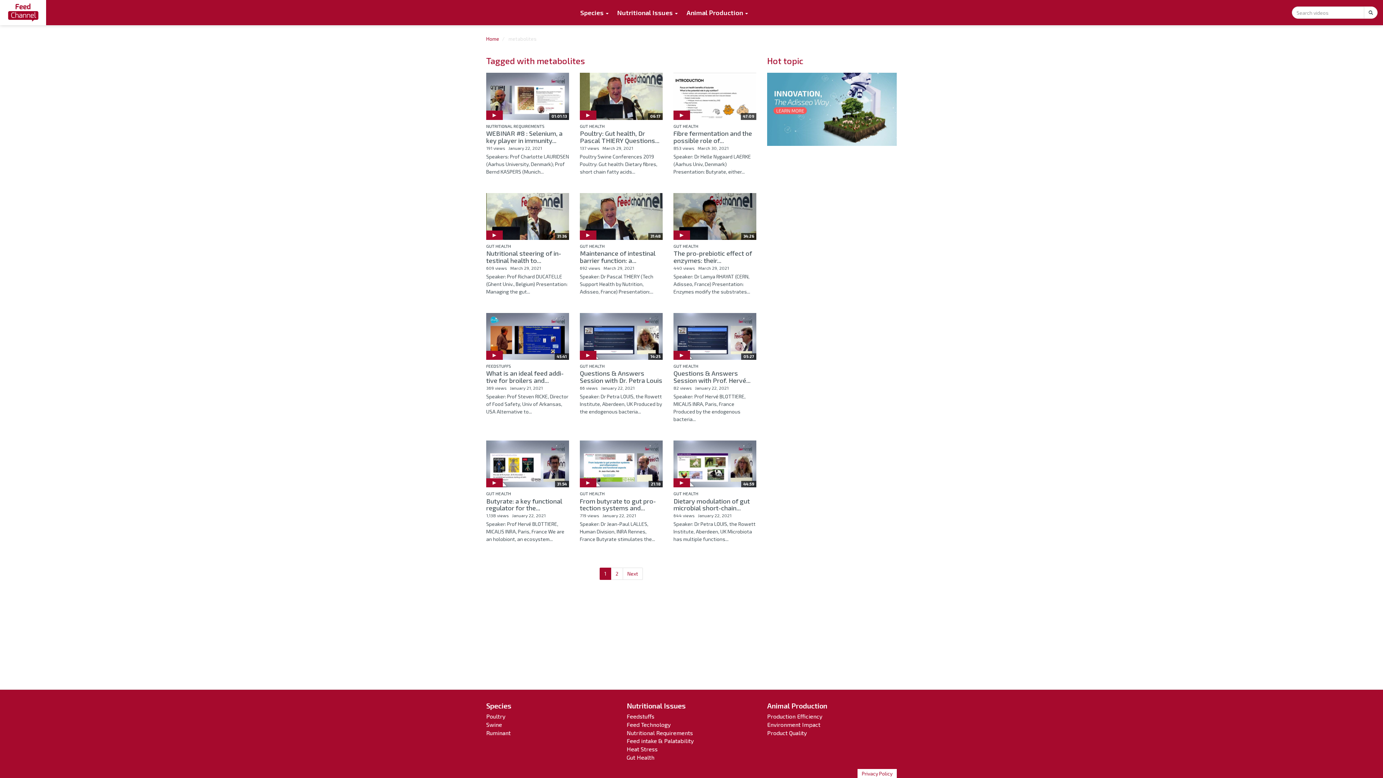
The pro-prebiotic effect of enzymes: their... (712, 256)
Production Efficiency (794, 716)
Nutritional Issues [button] (645, 13)
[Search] (1371, 12)
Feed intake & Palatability (660, 740)
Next (632, 574)
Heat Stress (642, 749)
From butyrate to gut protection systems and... (618, 504)
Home (492, 39)
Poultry (495, 716)
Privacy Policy (877, 773)
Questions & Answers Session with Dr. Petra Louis (621, 376)
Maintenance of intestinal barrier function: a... (617, 256)
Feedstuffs (498, 365)
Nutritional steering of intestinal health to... (523, 256)
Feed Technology (649, 724)
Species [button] (592, 13)
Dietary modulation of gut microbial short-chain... (711, 504)
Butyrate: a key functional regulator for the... (524, 504)
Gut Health (592, 126)
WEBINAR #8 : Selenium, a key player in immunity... (524, 136)
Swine (494, 724)
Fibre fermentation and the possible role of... (712, 136)
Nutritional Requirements (515, 126)
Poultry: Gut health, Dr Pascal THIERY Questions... (619, 136)
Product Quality (787, 732)
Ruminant (498, 732)
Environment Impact (793, 724)
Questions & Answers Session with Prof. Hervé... (712, 376)
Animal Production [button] (715, 13)
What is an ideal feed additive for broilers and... (525, 376)
